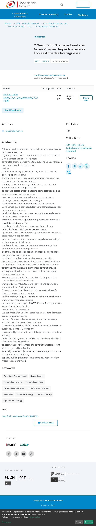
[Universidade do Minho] (8, 486)
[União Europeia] (59, 482)
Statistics (83, 15)
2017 (37, 61)
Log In (82, 5)
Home (8, 23)
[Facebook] (9, 454)
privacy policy (34, 517)
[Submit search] (61, 5)
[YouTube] (23, 454)
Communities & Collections (20, 15)
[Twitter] (16, 454)
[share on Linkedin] (81, 166)
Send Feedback (12, 110)
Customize (6, 522)
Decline (79, 522)
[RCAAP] (31, 454)
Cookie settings (48, 505)
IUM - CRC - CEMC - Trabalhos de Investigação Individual (20, 26)
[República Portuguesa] (66, 476)
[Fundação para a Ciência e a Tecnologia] (19, 480)
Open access (61, 61)
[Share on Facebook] (68, 166)
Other (45, 61)
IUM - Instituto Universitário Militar (28, 23)
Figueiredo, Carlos (13, 131)
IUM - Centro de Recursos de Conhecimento (55, 23)
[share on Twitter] (75, 166)
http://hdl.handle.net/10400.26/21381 (49, 75)
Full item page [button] (47, 423)
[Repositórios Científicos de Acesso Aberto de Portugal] (11, 444)
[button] (70, 5)
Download (86, 99)
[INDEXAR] (25, 444)
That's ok (89, 522)
